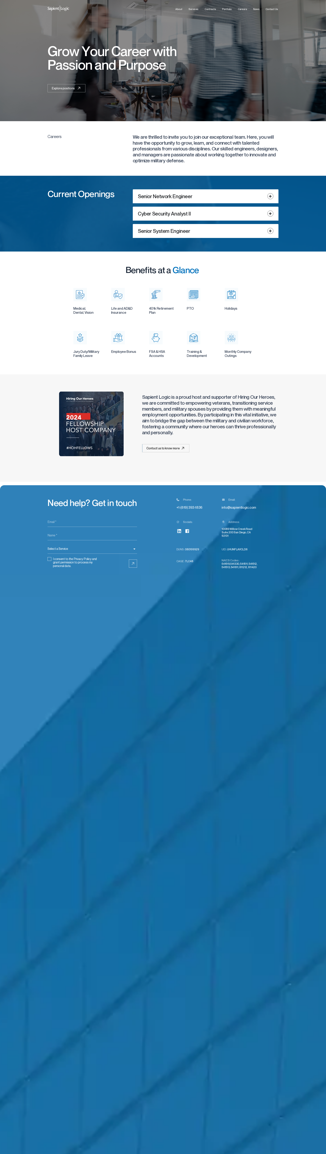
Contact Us (272, 9)
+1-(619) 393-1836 (189, 507)
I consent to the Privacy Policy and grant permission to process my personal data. (75, 562)
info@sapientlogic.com (239, 507)
